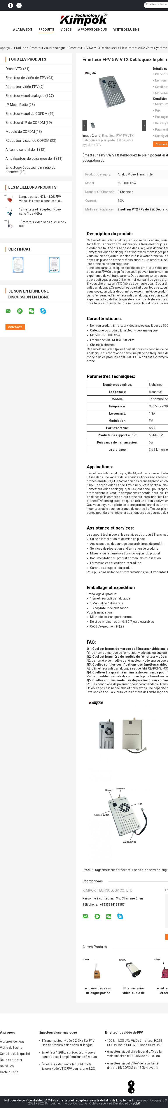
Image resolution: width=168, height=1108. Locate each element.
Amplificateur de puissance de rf (30, 158)
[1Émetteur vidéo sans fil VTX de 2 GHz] (10, 224)
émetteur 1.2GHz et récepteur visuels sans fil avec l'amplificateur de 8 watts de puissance (69, 1055)
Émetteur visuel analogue (48, 48)
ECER (136, 1103)
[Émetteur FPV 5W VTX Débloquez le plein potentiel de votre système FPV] (113, 93)
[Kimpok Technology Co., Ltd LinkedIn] (19, 5)
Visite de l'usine (126, 29)
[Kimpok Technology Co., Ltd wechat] (34, 311)
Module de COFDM (20, 132)
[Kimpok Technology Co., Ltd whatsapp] (22, 311)
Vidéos (66, 29)
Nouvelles (7, 1066)
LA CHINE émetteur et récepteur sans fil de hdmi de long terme (87, 1100)
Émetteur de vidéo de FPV (25, 78)
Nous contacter (11, 1060)
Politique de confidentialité (23, 1100)
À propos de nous (92, 29)
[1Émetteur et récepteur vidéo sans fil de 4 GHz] (10, 211)
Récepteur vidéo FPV (21, 87)
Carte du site (9, 1072)
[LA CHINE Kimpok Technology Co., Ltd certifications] (18, 265)
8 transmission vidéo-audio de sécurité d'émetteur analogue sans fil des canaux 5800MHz (133, 991)
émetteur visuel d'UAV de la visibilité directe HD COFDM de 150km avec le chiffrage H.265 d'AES (132, 1066)
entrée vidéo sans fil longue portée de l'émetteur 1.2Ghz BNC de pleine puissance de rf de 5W (98, 991)
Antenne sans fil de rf (21, 149)
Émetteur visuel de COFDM (26, 114)
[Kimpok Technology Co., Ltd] (84, 19)
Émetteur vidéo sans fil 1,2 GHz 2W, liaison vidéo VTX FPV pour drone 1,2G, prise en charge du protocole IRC (69, 1067)
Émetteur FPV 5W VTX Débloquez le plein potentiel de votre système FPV (108, 140)
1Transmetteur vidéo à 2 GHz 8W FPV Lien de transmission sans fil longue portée (68, 1043)
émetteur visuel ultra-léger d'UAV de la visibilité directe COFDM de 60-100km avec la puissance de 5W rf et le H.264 (134, 1054)
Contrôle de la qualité (15, 1053)
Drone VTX (13, 69)
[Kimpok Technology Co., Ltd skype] (45, 311)
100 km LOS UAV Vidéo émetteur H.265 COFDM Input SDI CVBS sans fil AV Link (134, 1043)
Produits (46, 29)
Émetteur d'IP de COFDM (25, 123)
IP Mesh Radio (16, 105)
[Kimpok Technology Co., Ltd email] (10, 311)
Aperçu (5, 48)
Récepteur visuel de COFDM (27, 140)
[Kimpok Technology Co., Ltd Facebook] (10, 5)
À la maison (22, 29)
